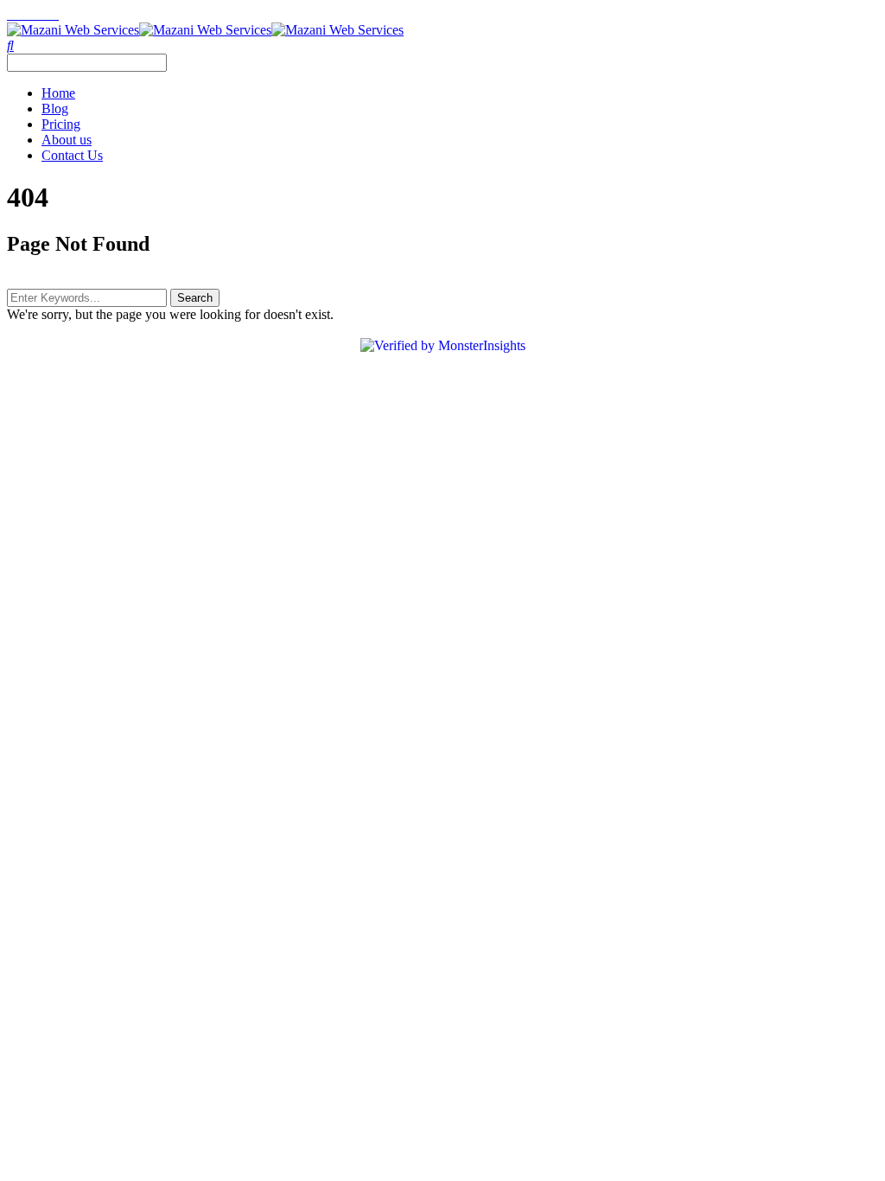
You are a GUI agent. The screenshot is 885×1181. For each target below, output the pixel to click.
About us (66, 139)
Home (58, 93)
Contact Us (72, 155)
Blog (54, 108)
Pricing (60, 124)
